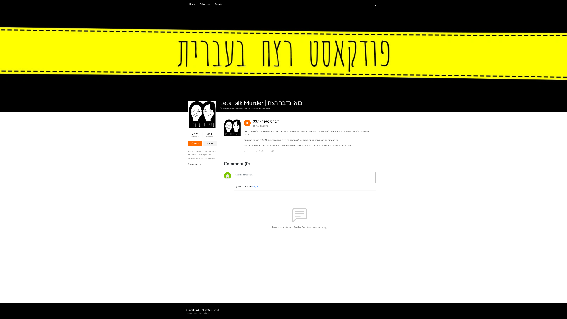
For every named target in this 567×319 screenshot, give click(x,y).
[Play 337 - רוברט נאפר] (247, 123)
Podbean (206, 313)
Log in (255, 186)
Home (192, 4)
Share (196, 143)
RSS (211, 143)
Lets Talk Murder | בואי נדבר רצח (261, 102)
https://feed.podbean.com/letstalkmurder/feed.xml (246, 108)
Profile (218, 4)
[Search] (374, 4)
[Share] (272, 151)
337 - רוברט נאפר (266, 121)
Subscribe (205, 4)
